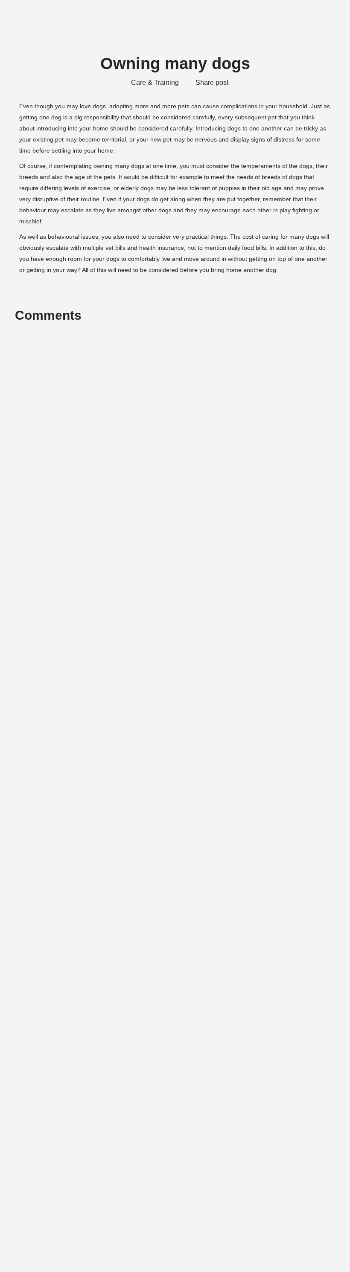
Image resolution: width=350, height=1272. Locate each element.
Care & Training (155, 82)
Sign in (301, 16)
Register (330, 16)
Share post (211, 82)
